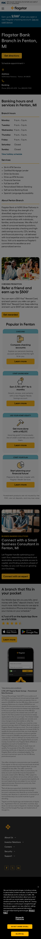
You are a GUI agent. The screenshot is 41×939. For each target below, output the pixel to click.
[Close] (38, 886)
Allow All (20, 934)
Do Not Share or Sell (20, 926)
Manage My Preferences (20, 918)
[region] (20, 911)
